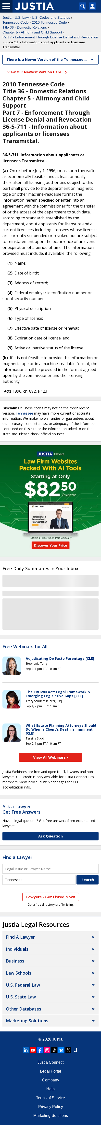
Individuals (17, 949)
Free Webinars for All (25, 646)
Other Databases (23, 1009)
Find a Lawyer (17, 857)
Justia (7, 17)
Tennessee (24, 413)
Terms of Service (50, 1098)
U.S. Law (22, 17)
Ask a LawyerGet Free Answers (21, 809)
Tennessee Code (15, 22)
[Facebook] (40, 1050)
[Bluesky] (61, 1050)
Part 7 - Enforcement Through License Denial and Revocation (50, 37)
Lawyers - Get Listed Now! (50, 896)
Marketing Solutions (27, 1021)
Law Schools (18, 973)
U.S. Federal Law (23, 985)
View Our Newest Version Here (34, 72)
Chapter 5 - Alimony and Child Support (32, 32)
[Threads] (54, 1050)
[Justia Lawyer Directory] (75, 1050)
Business (15, 961)
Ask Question (50, 836)
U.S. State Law (21, 997)
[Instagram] (47, 1050)
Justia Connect (50, 1062)
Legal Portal (50, 1071)
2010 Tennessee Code (49, 22)
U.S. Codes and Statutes (51, 17)
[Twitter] (68, 1050)
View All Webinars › (50, 757)
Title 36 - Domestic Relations (24, 27)
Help (50, 1089)
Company (50, 1080)
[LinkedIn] (26, 1050)
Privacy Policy (50, 1107)
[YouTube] (33, 1050)
